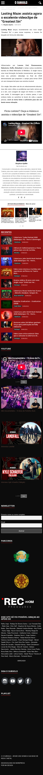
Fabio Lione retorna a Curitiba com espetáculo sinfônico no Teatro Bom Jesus (7, 220)
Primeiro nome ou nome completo (13, 514)
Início (2, 7)
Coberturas (17, 242)
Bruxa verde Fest (19, 295)
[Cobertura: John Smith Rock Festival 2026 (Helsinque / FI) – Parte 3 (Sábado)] (6, 261)
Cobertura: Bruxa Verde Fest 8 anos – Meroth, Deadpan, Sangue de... (27, 292)
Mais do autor (31, 204)
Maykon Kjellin (8, 25)
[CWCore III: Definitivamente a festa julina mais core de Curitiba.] (6, 251)
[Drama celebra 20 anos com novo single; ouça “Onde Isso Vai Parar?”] (21, 212)
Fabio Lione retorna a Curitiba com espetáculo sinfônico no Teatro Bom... (27, 271)
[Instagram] (21, 197)
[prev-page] (20, 226)
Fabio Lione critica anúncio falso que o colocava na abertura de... (26, 335)
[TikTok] (24, 197)
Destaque (17, 276)
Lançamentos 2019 (11, 7)
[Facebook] (18, 197)
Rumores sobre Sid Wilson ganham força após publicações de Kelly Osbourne (35, 218)
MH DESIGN (9, 765)
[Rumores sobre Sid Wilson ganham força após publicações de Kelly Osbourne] (35, 211)
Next (23, 496)
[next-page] (23, 226)
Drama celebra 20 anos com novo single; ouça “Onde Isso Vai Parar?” (21, 220)
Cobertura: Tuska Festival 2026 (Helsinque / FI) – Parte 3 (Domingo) (27, 238)
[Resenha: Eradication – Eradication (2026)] (6, 304)
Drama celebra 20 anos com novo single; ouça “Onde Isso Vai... (26, 281)
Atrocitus (16, 252)
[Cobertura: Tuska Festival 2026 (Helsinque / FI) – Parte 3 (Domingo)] (6, 240)
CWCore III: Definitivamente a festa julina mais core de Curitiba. (27, 249)
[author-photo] (21, 156)
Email (3, 522)
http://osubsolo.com (21, 166)
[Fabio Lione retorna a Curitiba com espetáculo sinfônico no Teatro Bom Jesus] (7, 212)
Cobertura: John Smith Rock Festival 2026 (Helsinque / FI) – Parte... (27, 259)
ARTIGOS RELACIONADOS (16, 204)
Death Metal (17, 306)
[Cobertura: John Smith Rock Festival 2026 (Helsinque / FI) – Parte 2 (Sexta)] (6, 315)
